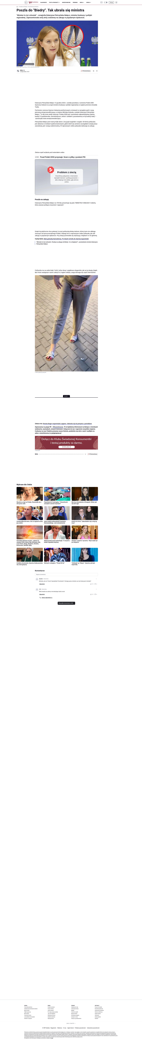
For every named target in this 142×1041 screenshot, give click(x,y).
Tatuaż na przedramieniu (76, 1018)
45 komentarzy (86, 71)
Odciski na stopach (28, 1018)
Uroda (88, 2)
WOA (21, 70)
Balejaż (72, 1010)
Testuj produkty (54, 2)
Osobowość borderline (99, 1010)
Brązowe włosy (74, 1013)
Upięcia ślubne (98, 1013)
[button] (106, 2)
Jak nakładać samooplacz (29, 1016)
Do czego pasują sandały (53, 1012)
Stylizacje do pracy (51, 1015)
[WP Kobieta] (34, 2)
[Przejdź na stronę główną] (26, 3)
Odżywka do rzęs (74, 1007)
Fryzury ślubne (51, 1008)
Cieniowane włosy (74, 1008)
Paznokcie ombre (27, 1015)
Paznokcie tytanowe (99, 1008)
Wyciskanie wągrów (75, 1015)
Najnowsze (43, 2)
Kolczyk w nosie (74, 1016)
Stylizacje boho (51, 1018)
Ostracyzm (97, 1015)
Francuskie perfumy (28, 1007)
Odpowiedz (42, 584)
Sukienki (96, 1018)
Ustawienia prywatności (92, 1028)
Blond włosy (26, 1013)
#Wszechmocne (66, 2)
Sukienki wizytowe (51, 1016)
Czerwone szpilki (74, 1012)
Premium (75, 2)
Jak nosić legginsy (51, 1013)
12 (92, 594)
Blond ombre (26, 1010)
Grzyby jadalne (98, 1016)
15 (92, 584)
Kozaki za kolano (51, 1007)
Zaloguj (111, 2)
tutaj (52, 1038)
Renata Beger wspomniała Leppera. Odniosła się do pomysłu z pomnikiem (67, 424)
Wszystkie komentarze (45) (66, 603)
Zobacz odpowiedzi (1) (47, 597)
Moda (81, 2)
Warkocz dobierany (99, 1012)
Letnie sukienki (51, 1010)
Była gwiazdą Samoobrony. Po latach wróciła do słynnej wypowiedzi (66, 239)
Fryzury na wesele (98, 1007)
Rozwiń (66, 396)
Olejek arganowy (27, 1012)
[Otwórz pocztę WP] (101, 2)
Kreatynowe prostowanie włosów (30, 1008)
